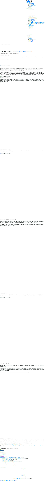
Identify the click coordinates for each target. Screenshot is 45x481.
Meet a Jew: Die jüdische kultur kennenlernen (14, 444)
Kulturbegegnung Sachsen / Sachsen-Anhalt (36, 23)
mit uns (28, 36)
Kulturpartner (23, 468)
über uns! (28, 29)
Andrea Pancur (31, 445)
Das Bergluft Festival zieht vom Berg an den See (10, 461)
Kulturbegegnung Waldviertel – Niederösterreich (37, 22)
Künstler (30, 38)
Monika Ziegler (18, 51)
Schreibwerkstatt (32, 19)
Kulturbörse (31, 26)
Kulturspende (31, 21)
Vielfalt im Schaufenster (33, 18)
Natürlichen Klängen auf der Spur (7, 459)
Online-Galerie (31, 25)
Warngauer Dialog (34, 11)
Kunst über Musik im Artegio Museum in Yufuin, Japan (11, 457)
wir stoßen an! (29, 8)
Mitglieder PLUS (23, 469)
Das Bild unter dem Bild (6, 460)
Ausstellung (10, 445)
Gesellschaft (16, 445)
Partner (30, 37)
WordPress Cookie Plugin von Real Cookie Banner (8, 480)
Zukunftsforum (33, 10)
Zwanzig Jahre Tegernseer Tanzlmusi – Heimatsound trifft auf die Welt (13, 458)
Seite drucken (27, 51)
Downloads (23, 474)
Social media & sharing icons (18, 478)
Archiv (30, 7)
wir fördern (29, 24)
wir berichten (29, 2)
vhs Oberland (20, 439)
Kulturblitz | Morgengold (6, 462)
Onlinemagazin (31, 3)
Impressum (23, 475)
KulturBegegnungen (32, 5)
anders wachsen (31, 9)
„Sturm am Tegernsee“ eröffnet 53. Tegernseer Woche (11, 463)
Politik (40, 445)
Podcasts (30, 6)
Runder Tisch (31, 16)
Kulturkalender (31, 4)
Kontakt (23, 473)
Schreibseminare (32, 20)
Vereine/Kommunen (32, 39)
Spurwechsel (31, 12)
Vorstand (30, 30)
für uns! (28, 35)
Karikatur (36, 445)
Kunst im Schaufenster (32, 17)
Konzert (20, 445)
